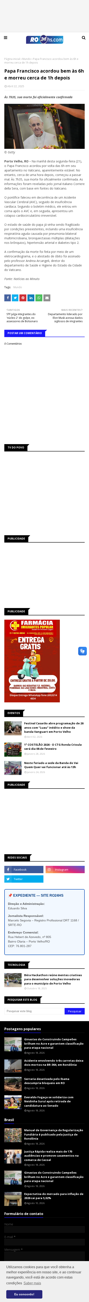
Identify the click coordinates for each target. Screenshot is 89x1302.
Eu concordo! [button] (24, 1294)
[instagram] (65, 869)
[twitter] (23, 879)
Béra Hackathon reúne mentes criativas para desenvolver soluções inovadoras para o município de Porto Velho (53, 979)
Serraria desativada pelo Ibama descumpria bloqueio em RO (46, 1081)
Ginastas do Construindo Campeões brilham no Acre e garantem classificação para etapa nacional (54, 1043)
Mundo (26, 59)
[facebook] (23, 869)
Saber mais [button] (32, 1283)
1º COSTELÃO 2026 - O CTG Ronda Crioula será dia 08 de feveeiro (53, 747)
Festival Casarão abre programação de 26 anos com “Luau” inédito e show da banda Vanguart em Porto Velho (53, 727)
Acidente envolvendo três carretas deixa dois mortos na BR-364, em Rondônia (53, 1063)
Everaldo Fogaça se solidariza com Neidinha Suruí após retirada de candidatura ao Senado (48, 1101)
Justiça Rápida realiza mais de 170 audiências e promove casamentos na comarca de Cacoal (51, 1156)
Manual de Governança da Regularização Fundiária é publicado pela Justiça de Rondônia (53, 1134)
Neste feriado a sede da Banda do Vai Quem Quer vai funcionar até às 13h (51, 765)
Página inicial (12, 59)
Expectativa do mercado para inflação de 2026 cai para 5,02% (53, 1196)
